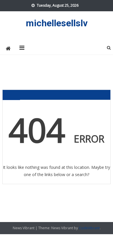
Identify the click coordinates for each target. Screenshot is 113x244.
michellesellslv (57, 23)
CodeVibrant (89, 227)
